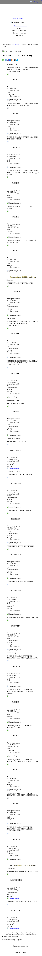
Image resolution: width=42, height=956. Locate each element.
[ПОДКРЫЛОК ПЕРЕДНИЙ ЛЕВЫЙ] (15, 590)
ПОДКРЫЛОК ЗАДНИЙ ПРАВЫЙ (19, 475)
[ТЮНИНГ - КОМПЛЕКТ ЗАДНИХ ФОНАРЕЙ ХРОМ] (15, 735)
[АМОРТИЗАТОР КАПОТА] (15, 450)
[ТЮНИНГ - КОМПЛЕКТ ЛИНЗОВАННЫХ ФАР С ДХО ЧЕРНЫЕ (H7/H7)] (15, 113)
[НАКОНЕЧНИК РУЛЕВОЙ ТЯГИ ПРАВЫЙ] (15, 879)
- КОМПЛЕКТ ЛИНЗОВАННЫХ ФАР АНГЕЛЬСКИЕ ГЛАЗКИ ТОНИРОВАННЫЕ (22, 69)
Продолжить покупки (20, 946)
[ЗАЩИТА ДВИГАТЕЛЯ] (15, 411)
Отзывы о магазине (19, 30)
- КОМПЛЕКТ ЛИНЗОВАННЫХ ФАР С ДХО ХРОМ (22, 138)
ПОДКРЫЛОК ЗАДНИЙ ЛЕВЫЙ (19, 510)
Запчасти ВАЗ (16, 44)
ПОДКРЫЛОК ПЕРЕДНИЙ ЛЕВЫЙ (20, 582)
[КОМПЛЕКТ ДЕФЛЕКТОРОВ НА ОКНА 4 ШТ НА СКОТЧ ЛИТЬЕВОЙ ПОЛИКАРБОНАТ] (15, 333)
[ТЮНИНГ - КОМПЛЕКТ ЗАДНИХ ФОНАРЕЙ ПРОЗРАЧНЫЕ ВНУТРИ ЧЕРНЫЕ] (15, 701)
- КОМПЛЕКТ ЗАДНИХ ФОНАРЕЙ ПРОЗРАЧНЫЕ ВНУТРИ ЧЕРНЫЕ (20, 691)
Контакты (19, 35)
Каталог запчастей (20, 26)
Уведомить (17, 100)
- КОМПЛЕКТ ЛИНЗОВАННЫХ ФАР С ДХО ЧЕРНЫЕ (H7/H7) (22, 104)
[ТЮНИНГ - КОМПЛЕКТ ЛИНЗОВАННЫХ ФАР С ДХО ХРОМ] (15, 147)
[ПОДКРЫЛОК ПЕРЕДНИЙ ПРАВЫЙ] (15, 554)
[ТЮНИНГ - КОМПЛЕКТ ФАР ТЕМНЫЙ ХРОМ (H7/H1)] (15, 250)
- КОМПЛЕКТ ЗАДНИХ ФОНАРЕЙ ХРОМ (19, 726)
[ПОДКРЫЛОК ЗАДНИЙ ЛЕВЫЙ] (15, 518)
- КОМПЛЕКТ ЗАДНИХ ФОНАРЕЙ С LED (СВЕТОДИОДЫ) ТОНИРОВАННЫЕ (20, 829)
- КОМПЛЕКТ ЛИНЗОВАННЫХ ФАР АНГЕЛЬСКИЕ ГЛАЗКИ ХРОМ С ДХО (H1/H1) (23, 172)
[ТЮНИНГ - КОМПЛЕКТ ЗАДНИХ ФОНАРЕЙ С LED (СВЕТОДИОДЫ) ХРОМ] (15, 666)
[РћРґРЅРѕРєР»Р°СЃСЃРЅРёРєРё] (12, 60)
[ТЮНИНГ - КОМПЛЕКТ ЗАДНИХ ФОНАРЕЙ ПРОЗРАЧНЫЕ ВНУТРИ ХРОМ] (15, 769)
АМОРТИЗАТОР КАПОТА (16, 442)
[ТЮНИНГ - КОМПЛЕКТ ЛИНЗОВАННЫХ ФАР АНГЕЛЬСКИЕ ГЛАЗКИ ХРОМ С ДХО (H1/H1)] (15, 182)
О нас (19, 28)
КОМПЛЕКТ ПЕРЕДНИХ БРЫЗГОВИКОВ (22, 617)
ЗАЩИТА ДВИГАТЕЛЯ (15, 403)
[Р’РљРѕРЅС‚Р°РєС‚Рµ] (10, 60)
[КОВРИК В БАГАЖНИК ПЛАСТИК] (15, 291)
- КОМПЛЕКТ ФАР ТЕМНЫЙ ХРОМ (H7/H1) (21, 241)
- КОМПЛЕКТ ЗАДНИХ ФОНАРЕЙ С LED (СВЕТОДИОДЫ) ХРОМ (22, 657)
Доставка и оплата (19, 33)
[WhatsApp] (3, 60)
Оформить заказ (20, 952)
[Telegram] (6, 60)
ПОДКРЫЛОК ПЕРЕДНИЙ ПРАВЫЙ (20, 546)
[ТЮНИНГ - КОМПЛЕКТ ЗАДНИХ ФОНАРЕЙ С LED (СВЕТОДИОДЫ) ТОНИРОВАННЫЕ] (15, 839)
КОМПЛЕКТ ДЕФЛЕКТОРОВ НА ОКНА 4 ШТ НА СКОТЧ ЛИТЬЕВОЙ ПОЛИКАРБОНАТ (22, 323)
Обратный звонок (17, 18)
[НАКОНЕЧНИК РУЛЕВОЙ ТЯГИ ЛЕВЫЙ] (15, 909)
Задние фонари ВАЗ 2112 (19, 865)
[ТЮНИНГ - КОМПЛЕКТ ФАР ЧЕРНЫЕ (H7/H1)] (15, 216)
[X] (14, 60)
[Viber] (8, 60)
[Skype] (17, 60)
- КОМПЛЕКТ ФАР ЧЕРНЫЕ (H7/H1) (21, 207)
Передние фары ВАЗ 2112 (19, 277)
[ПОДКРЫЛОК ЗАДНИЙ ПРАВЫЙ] (15, 482)
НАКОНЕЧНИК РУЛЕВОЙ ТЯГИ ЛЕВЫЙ (22, 902)
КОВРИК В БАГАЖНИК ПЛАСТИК (20, 283)
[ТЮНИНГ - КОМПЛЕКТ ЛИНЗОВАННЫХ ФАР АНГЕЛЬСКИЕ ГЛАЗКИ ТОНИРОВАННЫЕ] (15, 79)
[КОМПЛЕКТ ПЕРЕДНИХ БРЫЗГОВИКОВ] (15, 625)
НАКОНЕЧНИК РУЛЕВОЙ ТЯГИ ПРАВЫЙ (22, 871)
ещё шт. (32, 277)
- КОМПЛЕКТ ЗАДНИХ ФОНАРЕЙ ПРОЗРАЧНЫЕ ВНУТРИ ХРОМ (22, 760)
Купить (16, 468)
